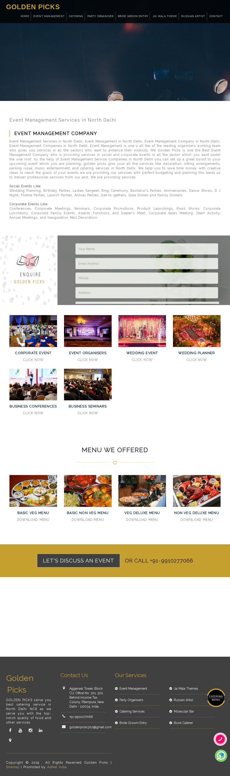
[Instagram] (30, 730)
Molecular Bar (184, 711)
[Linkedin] (40, 730)
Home (25, 16)
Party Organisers (131, 700)
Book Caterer (183, 723)
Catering (76, 16)
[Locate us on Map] (10, 740)
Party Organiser (100, 16)
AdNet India (57, 767)
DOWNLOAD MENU (33, 519)
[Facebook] (10, 730)
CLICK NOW (33, 360)
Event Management (49, 16)
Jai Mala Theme (165, 16)
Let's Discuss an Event (78, 560)
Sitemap (13, 767)
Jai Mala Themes (186, 688)
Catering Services (132, 711)
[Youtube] (20, 730)
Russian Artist (193, 16)
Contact (216, 16)
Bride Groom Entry (133, 16)
